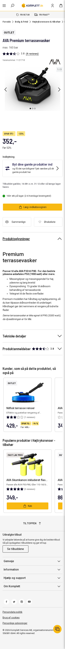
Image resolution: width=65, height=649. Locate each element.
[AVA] (54, 61)
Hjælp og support (15, 578)
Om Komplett (12, 586)
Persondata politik (12, 612)
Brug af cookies (11, 617)
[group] (32, 89)
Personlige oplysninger (15, 623)
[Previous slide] (5, 89)
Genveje (9, 561)
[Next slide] (59, 89)
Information (11, 569)
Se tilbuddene (15, 549)
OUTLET (9, 32)
